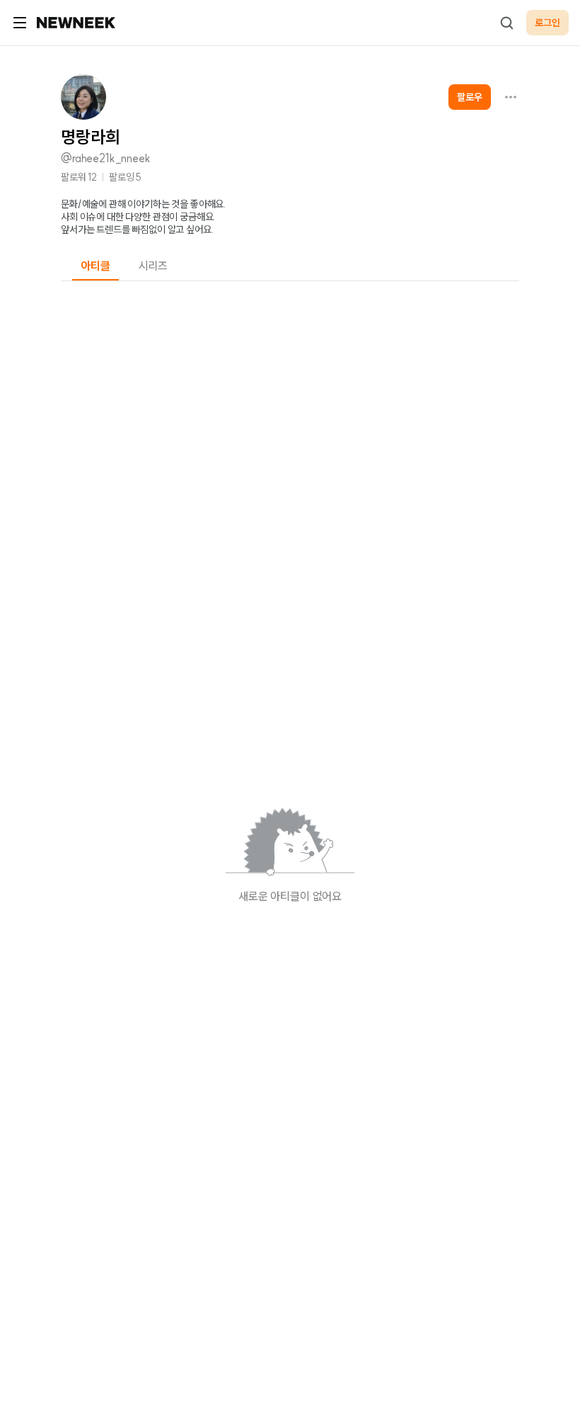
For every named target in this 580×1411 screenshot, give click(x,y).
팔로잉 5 (125, 177)
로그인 (547, 22)
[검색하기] (506, 22)
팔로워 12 (79, 177)
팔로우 (469, 97)
